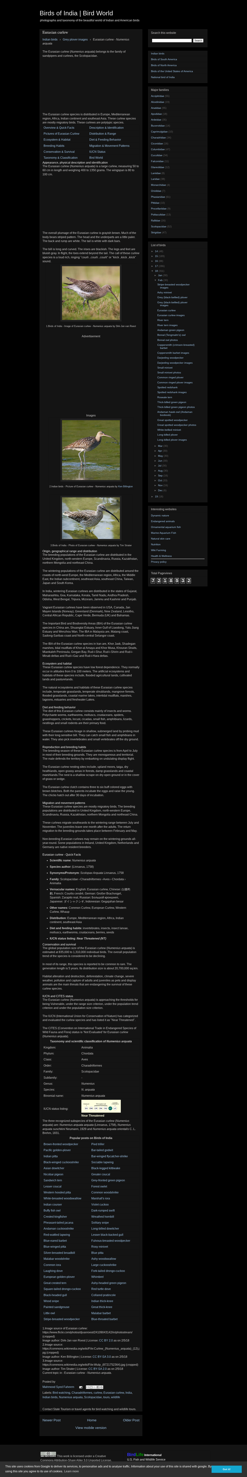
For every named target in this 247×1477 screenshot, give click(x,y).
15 (157, 256)
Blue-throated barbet (104, 1319)
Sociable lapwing (102, 1162)
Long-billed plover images (172, 439)
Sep (160, 475)
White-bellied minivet (169, 429)
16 (157, 261)
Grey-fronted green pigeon (108, 1180)
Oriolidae (156, 190)
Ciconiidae (157, 143)
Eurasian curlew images (171, 315)
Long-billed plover (167, 434)
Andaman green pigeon (170, 330)
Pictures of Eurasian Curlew (61, 133)
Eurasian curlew (113, 1392)
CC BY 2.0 (106, 1340)
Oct (160, 480)
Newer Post (51, 1420)
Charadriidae (158, 137)
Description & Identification (106, 127)
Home (92, 1420)
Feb (160, 280)
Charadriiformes (82, 1392)
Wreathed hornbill (102, 1216)
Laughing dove (53, 1270)
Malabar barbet (101, 1313)
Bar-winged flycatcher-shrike (109, 1156)
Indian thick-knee (102, 1301)
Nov (160, 485)
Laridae (155, 178)
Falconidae (157, 161)
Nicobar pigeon (53, 1174)
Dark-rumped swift (103, 1210)
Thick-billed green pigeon (171, 402)
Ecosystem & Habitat (57, 139)
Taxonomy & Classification (61, 157)
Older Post (131, 1420)
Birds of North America (164, 65)
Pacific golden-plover (57, 1150)
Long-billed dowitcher (105, 1228)
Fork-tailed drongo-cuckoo (108, 1270)
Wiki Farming (158, 550)
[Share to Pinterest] (101, 1387)
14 (157, 251)
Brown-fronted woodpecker (61, 1144)
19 (157, 496)
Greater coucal (100, 1174)
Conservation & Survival (59, 151)
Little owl (49, 1313)
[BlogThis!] (91, 1387)
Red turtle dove (101, 1288)
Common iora (52, 1264)
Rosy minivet (99, 1246)
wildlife (115, 1397)
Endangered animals (163, 521)
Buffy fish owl (52, 1210)
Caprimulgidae (159, 131)
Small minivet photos (169, 372)
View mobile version (91, 1428)
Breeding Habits (54, 145)
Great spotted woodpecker (172, 420)
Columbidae (158, 149)
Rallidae (155, 220)
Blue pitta (97, 1252)
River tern (163, 320)
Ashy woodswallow (103, 1258)
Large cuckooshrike (103, 1264)
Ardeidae (156, 119)
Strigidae (156, 232)
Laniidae (156, 173)
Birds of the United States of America (172, 71)
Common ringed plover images (175, 382)
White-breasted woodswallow (62, 1198)
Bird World (96, 157)
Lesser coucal (52, 1186)
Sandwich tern (53, 1180)
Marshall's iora (100, 1198)
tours (106, 1397)
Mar (160, 445)
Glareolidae (157, 167)
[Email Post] (80, 1386)
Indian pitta (51, 1156)
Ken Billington (125, 486)
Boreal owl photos (167, 340)
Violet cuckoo (100, 1204)
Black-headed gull (55, 1295)
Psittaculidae (158, 214)
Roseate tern (164, 397)
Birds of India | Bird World (76, 13)
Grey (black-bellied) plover (172, 297)
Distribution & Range (102, 133)
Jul (160, 465)
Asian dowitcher (54, 1168)
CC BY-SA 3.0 (102, 1356)
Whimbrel (97, 1276)
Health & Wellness (161, 556)
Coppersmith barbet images (173, 352)
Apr (160, 450)
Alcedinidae (157, 101)
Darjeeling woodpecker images (175, 362)
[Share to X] (94, 1387)
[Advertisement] (90, 83)
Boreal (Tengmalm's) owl (171, 334)
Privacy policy (159, 561)
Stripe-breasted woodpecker (62, 1319)
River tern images (167, 325)
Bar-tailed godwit (102, 1150)
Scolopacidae (93, 1397)
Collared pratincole (103, 1295)
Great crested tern (55, 1283)
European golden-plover (59, 1276)
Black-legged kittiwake (105, 1168)
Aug (160, 470)
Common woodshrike (105, 1192)
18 (157, 270)
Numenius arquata (71, 1397)
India (128, 1392)
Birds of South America (164, 59)
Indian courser (53, 1204)
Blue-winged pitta (55, 1246)
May (161, 455)
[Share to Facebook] (98, 1387)
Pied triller (97, 1144)
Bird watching (61, 1392)
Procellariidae (159, 208)
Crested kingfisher (55, 1216)
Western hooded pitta (57, 1192)
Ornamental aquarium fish (166, 527)
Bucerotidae (158, 125)
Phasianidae (158, 196)
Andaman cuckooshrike (59, 1228)
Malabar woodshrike (57, 1258)
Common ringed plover (170, 377)
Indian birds (50, 1397)
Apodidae (156, 113)
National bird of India (163, 77)
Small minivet (165, 367)
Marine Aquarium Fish (163, 532)
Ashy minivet (164, 292)
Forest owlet (99, 1186)
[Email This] (88, 1387)
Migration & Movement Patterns (109, 145)
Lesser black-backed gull (107, 1234)
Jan (160, 275)
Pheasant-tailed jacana (58, 1222)
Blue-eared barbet (55, 1240)
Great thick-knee (101, 1307)
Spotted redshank (167, 387)
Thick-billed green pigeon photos (176, 407)
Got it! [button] (227, 1469)
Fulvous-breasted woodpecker (110, 1240)
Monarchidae (158, 184)
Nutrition (156, 544)
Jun (160, 460)
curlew (98, 1392)
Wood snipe (51, 1301)
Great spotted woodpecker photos (176, 424)
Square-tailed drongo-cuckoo (62, 1288)
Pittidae (155, 202)
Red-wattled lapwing (57, 1234)
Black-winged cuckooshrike (61, 1162)
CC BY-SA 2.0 (97, 1368)
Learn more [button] (71, 1471)
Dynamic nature (160, 515)
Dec (160, 490)
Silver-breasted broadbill (59, 1252)
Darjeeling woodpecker (170, 357)
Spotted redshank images (172, 392)
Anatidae (156, 107)
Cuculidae (156, 155)
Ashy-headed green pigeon (108, 1283)
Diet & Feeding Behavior (105, 139)
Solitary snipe (100, 1222)
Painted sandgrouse (56, 1307)
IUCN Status (97, 151)
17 (157, 266)
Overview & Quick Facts (59, 127)
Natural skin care (160, 538)
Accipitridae (157, 96)
